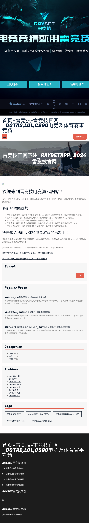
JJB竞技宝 (14, 414)
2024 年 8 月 (14, 390)
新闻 (11, 356)
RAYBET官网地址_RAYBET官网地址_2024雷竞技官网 (27, 253)
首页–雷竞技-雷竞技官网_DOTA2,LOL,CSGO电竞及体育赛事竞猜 (43, 125)
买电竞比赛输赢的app (67, 414)
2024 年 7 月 (14, 393)
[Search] (80, 275)
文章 (11, 353)
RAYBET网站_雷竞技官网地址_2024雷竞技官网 (24, 258)
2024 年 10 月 (15, 384)
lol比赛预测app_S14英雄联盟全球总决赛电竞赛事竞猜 (27, 312)
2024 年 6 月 (14, 396)
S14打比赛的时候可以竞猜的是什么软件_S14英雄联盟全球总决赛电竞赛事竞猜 (37, 327)
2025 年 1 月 (14, 379)
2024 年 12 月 (15, 382)
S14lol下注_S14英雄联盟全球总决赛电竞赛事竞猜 (25, 297)
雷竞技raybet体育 (42, 421)
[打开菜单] (4, 136)
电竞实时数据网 (16, 421)
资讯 (11, 359)
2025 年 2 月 (14, 376)
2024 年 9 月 (14, 387)
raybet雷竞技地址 (38, 414)
